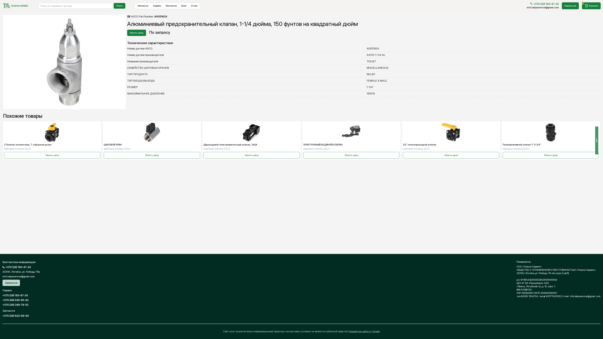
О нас (194, 5)
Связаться (570, 5)
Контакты (171, 5)
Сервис (157, 5)
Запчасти (143, 5)
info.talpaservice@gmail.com (543, 7)
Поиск (119, 5)
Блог (184, 5)
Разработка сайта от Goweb (364, 331)
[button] (596, 140)
